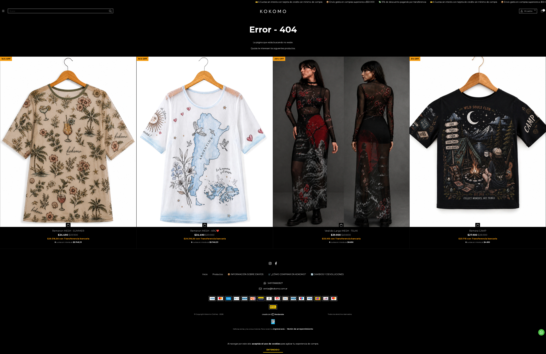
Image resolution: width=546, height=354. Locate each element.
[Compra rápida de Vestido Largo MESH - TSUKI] (341, 225)
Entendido (273, 349)
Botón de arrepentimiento (300, 329)
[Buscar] (110, 11)
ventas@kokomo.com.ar (275, 289)
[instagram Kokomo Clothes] (270, 263)
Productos (217, 274)
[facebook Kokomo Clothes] (276, 263)
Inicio (205, 274)
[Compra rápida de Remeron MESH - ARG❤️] (204, 225)
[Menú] (5, 11)
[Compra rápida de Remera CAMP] (477, 225)
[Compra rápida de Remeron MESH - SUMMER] (68, 225)
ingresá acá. (279, 329)
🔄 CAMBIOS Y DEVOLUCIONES (327, 274)
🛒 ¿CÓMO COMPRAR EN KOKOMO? (287, 274)
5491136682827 (275, 283)
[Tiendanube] (273, 315)
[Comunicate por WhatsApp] (541, 332)
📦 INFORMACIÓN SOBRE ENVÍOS (245, 274)
